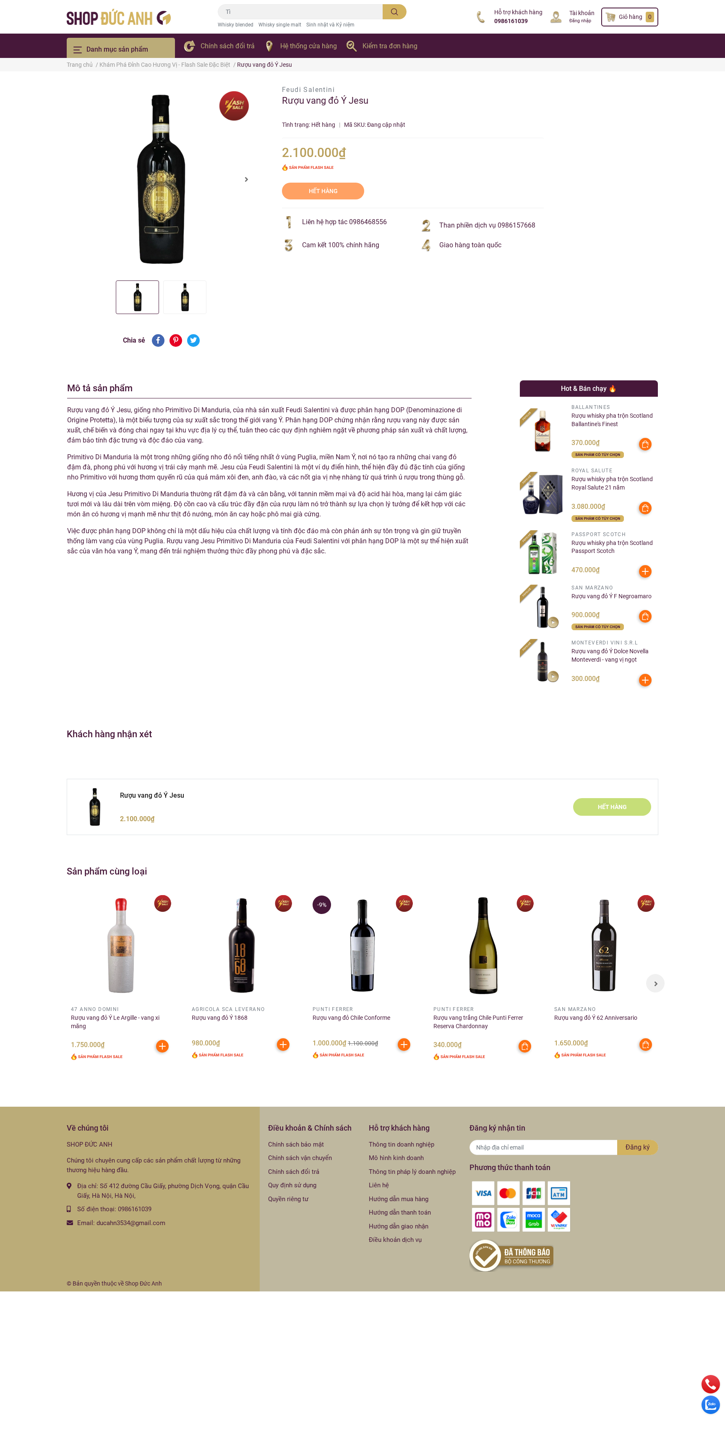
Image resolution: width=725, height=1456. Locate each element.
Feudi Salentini (308, 90)
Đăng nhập (580, 21)
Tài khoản (582, 13)
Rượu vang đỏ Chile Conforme (351, 1017)
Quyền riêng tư (288, 1199)
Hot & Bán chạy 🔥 (589, 389)
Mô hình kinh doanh (396, 1158)
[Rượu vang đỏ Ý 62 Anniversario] (604, 945)
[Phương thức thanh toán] (521, 1206)
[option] (161, 179)
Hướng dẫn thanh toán (400, 1212)
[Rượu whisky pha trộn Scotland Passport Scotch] (543, 553)
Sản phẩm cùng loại (107, 871)
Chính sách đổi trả (228, 46)
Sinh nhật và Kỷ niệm (330, 25)
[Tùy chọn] (645, 444)
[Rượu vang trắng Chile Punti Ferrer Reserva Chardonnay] (483, 945)
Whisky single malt (279, 25)
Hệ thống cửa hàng (308, 46)
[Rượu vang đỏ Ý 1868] (242, 945)
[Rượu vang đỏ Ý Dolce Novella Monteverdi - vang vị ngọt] (543, 662)
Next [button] (246, 179)
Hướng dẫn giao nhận (398, 1226)
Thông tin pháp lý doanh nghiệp (412, 1172)
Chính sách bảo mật (296, 1144)
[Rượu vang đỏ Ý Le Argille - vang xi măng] (121, 945)
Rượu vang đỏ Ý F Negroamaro (611, 596)
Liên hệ (379, 1185)
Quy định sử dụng (292, 1185)
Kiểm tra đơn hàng (389, 46)
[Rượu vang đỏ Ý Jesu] (161, 179)
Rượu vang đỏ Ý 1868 (220, 1017)
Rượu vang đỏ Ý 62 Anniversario (595, 1017)
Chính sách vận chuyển (300, 1158)
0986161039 (511, 21)
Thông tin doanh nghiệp (401, 1144)
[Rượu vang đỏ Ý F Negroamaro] (543, 607)
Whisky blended (235, 25)
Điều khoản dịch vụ (395, 1240)
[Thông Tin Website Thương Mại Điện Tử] (511, 1255)
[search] (395, 11)
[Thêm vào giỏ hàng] (645, 571)
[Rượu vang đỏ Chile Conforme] (362, 945)
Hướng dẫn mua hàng (398, 1199)
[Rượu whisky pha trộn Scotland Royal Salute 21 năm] (543, 495)
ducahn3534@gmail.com (130, 1223)
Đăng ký (638, 1147)
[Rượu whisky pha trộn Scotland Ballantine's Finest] (543, 431)
